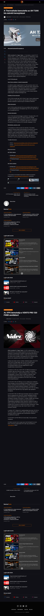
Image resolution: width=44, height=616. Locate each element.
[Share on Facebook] (8, 20)
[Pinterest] (5, 59)
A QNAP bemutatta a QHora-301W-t (13, 490)
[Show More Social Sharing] (15, 20)
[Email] (5, 62)
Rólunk (31, 609)
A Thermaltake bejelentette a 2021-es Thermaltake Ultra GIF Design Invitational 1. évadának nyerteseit (12, 223)
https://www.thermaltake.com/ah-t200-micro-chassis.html (26, 142)
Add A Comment (22, 230)
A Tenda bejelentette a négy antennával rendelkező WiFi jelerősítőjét (12, 215)
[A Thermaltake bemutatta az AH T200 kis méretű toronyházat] (22, 34)
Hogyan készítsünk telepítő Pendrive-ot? (18, 281)
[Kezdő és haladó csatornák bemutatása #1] (6, 288)
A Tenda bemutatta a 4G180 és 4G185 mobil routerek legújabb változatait (31, 215)
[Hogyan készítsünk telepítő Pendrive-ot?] (6, 282)
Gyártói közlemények (7, 212)
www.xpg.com (11, 425)
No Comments (22, 16)
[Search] (39, 2)
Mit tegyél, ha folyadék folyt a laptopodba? (18, 291)
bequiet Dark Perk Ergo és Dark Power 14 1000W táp (29, 266)
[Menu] (4, 2)
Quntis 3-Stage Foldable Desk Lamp (26, 248)
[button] (22, 273)
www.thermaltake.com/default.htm (21, 176)
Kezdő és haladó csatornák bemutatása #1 (18, 286)
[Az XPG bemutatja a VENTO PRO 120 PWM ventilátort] (22, 336)
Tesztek (26, 609)
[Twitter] (5, 54)
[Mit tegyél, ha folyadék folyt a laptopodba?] (6, 293)
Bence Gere (9, 16)
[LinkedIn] (5, 57)
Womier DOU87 (22, 257)
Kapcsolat (13, 609)
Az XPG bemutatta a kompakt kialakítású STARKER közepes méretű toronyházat (31, 195)
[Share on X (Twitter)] (10, 20)
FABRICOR (27, 612)
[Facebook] (5, 51)
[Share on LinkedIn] (13, 20)
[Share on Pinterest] (12, 20)
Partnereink (20, 609)
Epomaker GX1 (22, 535)
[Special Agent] (22, 2)
